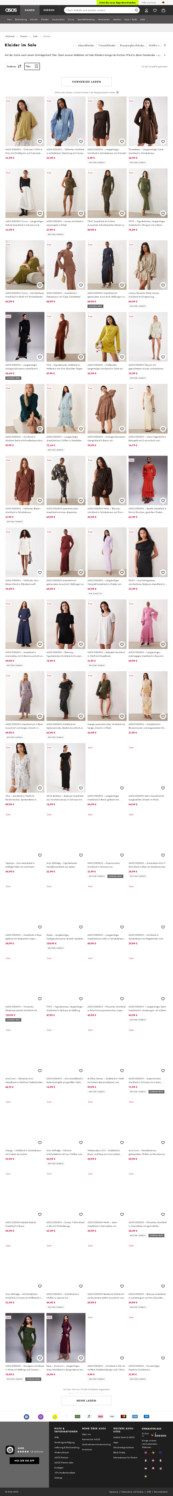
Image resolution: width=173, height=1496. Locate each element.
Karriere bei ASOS (91, 1439)
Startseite (10, 36)
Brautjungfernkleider (132, 45)
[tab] (9, 19)
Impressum (113, 1491)
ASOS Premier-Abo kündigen (63, 1465)
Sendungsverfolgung (64, 1442)
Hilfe (56, 1437)
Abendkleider (86, 45)
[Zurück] (73, 45)
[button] (145, 1452)
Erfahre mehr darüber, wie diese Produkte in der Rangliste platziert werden (85, 92)
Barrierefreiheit (161, 1491)
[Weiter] (165, 45)
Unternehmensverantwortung (96, 1444)
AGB (149, 1491)
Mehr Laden (86, 1400)
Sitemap (58, 1477)
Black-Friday (119, 1452)
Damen (24, 36)
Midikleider (156, 45)
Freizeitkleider (107, 45)
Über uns (86, 1434)
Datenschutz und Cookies (132, 1491)
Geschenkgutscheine (123, 1447)
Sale (35, 36)
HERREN (49, 10)
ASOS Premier (61, 1457)
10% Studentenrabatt (64, 1472)
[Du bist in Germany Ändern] (163, 2)
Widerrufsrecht (61, 1452)
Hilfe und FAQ (149, 2)
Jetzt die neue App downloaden (117, 2)
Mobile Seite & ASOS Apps (124, 1440)
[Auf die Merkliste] (40, 141)
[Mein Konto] (146, 10)
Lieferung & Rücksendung (66, 1447)
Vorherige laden (86, 82)
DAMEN (30, 10)
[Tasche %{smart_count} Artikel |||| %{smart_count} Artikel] (163, 10)
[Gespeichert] (155, 10)
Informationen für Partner (125, 1457)
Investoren (87, 1449)
